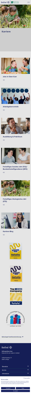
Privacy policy (27, 378)
